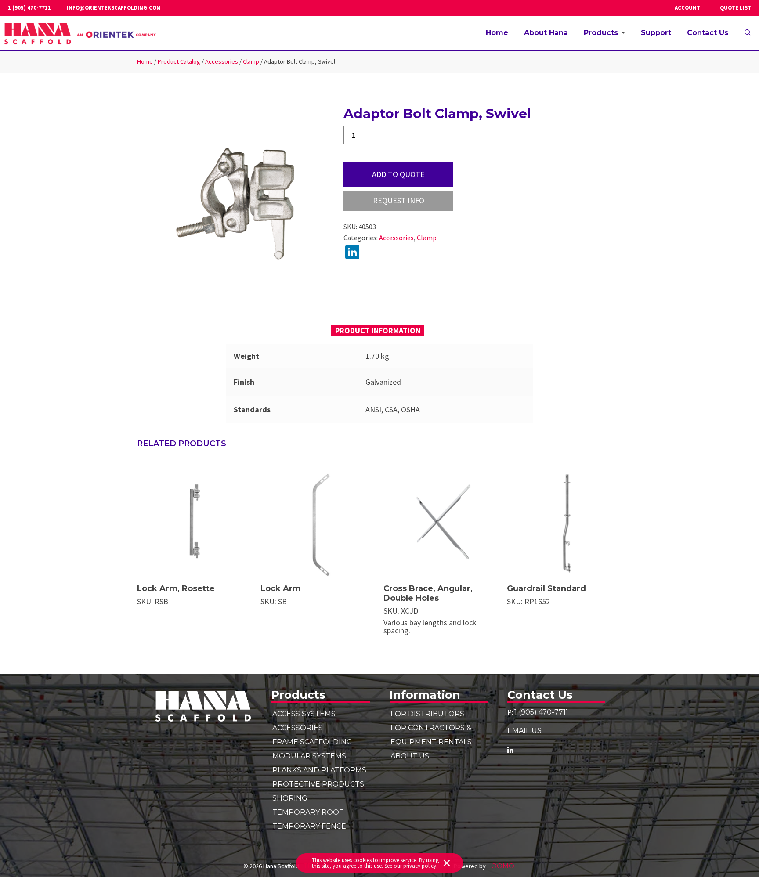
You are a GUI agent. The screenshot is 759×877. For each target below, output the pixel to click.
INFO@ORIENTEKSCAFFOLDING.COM (114, 8)
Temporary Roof (307, 812)
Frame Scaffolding (312, 741)
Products (601, 33)
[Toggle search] (747, 33)
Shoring (289, 798)
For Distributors (427, 713)
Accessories (221, 61)
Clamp (251, 61)
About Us (409, 755)
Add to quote (398, 174)
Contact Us (707, 33)
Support (656, 33)
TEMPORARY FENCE (309, 826)
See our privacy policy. (410, 866)
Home (497, 33)
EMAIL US (524, 730)
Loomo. (501, 866)
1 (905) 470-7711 (29, 8)
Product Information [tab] (377, 330)
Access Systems (304, 713)
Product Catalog (179, 61)
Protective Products (318, 784)
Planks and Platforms (319, 769)
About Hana (546, 33)
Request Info (398, 200)
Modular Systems (309, 755)
